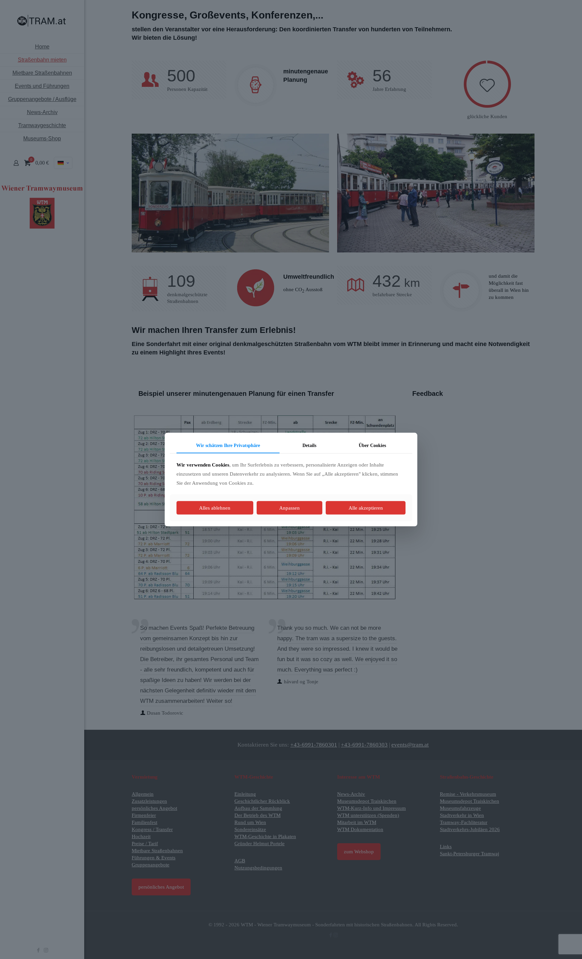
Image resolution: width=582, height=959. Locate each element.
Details (309, 445)
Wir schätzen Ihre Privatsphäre (228, 445)
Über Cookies (372, 445)
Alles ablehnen (214, 508)
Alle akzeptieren (366, 508)
